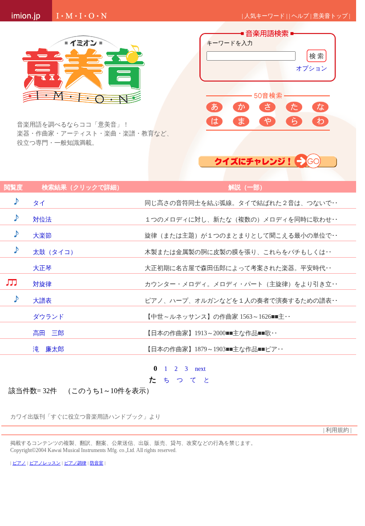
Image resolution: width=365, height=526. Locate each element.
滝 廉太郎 (48, 349)
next (200, 368)
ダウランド (48, 316)
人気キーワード (264, 16)
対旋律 (42, 284)
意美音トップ (330, 16)
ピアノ (19, 462)
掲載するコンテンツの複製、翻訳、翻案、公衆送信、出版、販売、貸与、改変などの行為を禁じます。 (133, 443)
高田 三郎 (48, 333)
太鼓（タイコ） (55, 251)
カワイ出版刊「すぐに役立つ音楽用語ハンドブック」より (85, 417)
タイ (39, 202)
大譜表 (42, 300)
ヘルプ (300, 16)
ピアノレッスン (45, 462)
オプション (311, 68)
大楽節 (42, 235)
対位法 (42, 219)
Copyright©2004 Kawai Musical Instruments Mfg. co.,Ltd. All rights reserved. (93, 450)
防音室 (96, 462)
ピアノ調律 (75, 462)
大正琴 (42, 267)
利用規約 (337, 430)
